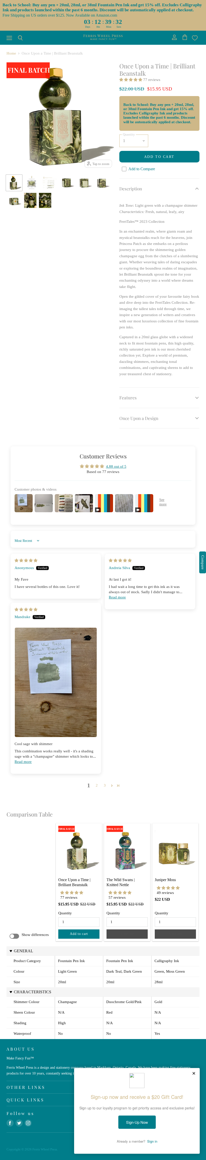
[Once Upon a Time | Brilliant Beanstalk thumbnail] (14, 183)
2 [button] (97, 785)
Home (11, 53)
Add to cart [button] (79, 934)
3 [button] (105, 785)
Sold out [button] (127, 934)
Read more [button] (117, 597)
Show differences (35, 935)
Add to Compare (141, 169)
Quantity (65, 913)
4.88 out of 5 (116, 466)
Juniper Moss (165, 880)
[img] (26, 560)
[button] (131, 80)
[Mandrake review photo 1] (56, 682)
